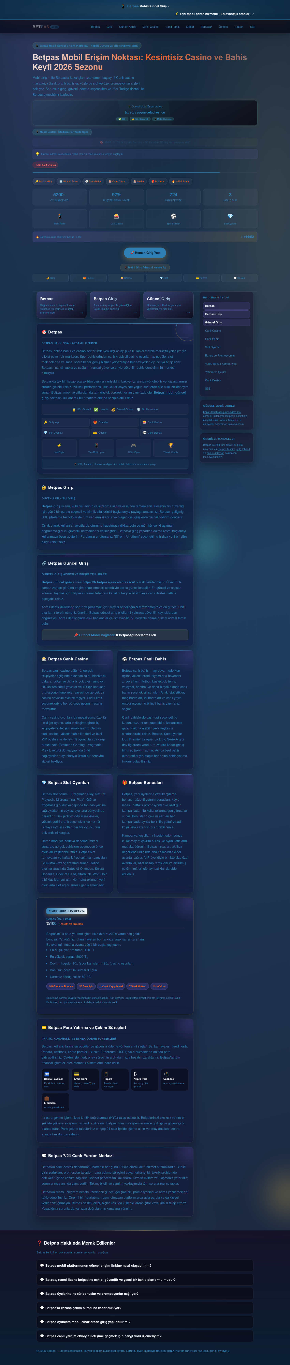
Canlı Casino (151, 27)
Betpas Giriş (213, 314)
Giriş (109, 27)
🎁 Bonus (88, 277)
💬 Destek (239, 277)
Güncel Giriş (213, 322)
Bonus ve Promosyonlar (220, 355)
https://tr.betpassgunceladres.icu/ (109, 582)
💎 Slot (164, 277)
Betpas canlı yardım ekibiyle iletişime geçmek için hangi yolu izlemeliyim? (103, 1335)
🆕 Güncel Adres (68, 181)
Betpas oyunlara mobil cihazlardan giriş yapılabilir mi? (87, 1321)
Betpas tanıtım (226, 449)
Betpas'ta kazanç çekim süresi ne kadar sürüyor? (83, 1307)
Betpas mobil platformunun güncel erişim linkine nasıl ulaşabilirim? (98, 1265)
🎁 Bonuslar (158, 181)
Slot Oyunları (53, 432)
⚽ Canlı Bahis (93, 181)
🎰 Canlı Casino (117, 181)
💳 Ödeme (201, 277)
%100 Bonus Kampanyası (221, 364)
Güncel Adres (127, 27)
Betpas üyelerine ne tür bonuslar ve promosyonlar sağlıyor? (91, 1293)
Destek (239, 27)
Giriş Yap (51, 422)
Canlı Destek (152, 432)
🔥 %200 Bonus (180, 181)
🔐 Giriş (50, 277)
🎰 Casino (126, 277)
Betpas (95, 27)
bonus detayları (215, 453)
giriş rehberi (243, 449)
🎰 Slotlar (138, 181)
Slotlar (190, 27)
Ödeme (223, 27)
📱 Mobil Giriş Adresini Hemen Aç (145, 267)
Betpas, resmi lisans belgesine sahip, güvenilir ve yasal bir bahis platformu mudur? (110, 1279)
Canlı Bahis (173, 27)
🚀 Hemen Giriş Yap (145, 252)
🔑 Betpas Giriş (43, 181)
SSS (252, 27)
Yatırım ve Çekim (215, 372)
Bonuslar (206, 27)
